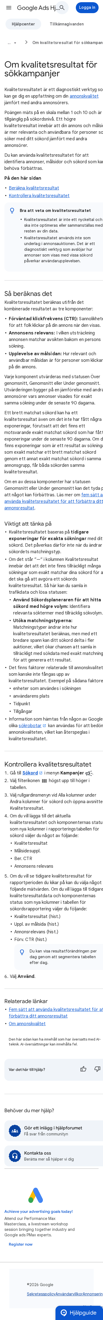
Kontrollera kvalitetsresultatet (39, 196)
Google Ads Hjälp (39, 7)
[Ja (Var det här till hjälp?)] (83, 1069)
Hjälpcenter (23, 24)
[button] (8, 7)
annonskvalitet (84, 96)
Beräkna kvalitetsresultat (34, 188)
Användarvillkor (69, 1294)
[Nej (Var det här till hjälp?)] (97, 1069)
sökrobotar (30, 726)
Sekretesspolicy (41, 1294)
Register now (20, 1244)
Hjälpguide (83, 1312)
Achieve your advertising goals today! (38, 1211)
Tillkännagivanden (67, 24)
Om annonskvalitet (27, 1024)
